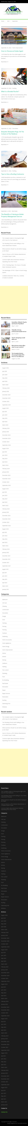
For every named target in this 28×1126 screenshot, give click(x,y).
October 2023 (5, 482)
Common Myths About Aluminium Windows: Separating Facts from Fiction (13, 260)
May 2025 (4, 418)
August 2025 (5, 408)
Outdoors (4, 663)
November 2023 (6, 478)
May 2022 (4, 539)
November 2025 (6, 398)
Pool (3, 676)
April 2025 (4, 421)
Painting (4, 666)
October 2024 (5, 441)
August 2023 (5, 488)
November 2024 (6, 438)
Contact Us (4, 1112)
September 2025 (6, 405)
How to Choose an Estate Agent (12, 51)
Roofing (14, 88)
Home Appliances (6, 643)
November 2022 (6, 519)
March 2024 (5, 465)
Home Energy (5, 646)
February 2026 (6, 388)
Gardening (4, 636)
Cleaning (4, 606)
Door (3, 619)
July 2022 (4, 532)
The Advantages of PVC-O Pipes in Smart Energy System (14, 271)
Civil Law (4, 603)
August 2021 (5, 569)
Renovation (5, 686)
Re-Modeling (5, 680)
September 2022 (6, 525)
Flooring (4, 629)
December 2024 (6, 435)
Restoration (5, 697)
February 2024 (6, 468)
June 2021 (4, 576)
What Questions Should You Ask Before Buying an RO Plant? (14, 250)
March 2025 (5, 425)
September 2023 (6, 485)
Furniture (4, 633)
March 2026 (5, 384)
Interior (4, 653)
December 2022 (6, 515)
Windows (4, 707)
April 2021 (4, 582)
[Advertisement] (14, 300)
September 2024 (6, 445)
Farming (4, 623)
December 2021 (6, 556)
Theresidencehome (22, 1123)
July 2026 (4, 371)
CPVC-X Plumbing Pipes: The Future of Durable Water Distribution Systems (14, 266)
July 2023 (4, 492)
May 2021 (4, 579)
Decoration (15, 128)
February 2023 (6, 509)
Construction (5, 609)
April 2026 (4, 381)
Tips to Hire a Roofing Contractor (12, 174)
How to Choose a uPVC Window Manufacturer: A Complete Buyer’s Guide (14, 255)
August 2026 (5, 368)
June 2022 (4, 535)
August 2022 (5, 529)
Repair (4, 690)
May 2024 (4, 458)
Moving (4, 660)
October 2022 (5, 522)
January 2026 (5, 391)
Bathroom (5, 599)
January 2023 (5, 512)
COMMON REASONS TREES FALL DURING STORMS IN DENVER (13, 277)
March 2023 (5, 505)
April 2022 (4, 542)
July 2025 (4, 411)
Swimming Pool (6, 703)
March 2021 (5, 586)
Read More (4, 61)
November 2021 (6, 559)
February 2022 (6, 549)
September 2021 (6, 566)
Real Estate (14, 211)
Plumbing (4, 673)
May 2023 (4, 499)
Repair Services (6, 693)
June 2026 (4, 374)
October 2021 (5, 562)
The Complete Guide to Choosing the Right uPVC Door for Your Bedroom (13, 239)
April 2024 (4, 462)
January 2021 (5, 589)
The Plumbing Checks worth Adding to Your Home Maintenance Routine (13, 244)
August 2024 (5, 448)
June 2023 (4, 495)
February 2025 (6, 428)
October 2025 (5, 401)
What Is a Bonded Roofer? (10, 91)
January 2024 (5, 472)
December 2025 (6, 395)
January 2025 (5, 431)
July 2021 (4, 572)
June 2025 (4, 415)
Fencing (4, 626)
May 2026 (4, 378)
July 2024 (4, 452)
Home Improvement (17, 48)
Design (4, 616)
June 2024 (4, 455)
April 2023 (4, 502)
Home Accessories (7, 640)
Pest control (5, 670)
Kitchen (4, 656)
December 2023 (6, 475)
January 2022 (5, 552)
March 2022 (5, 545)
